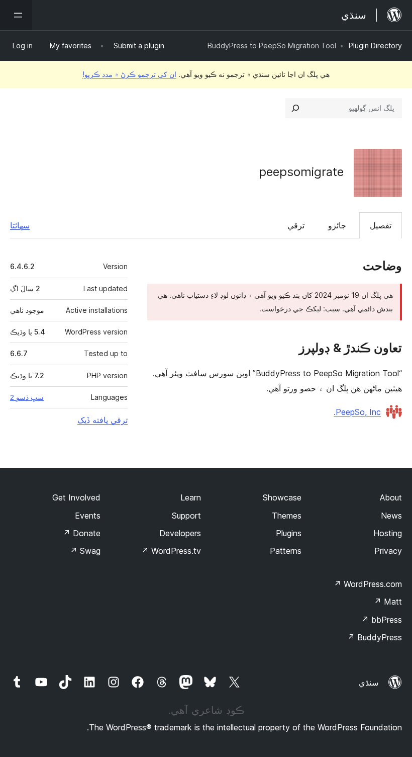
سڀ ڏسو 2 (27, 397)
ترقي (295, 225)
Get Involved (76, 497)
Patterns (285, 551)
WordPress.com (368, 584)
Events (87, 516)
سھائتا (20, 225)
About (391, 497)
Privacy (388, 551)
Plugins (288, 533)
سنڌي (368, 683)
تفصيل (380, 225)
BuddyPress (374, 637)
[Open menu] (16, 15)
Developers (180, 533)
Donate (81, 533)
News (391, 516)
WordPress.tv (171, 551)
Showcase (282, 497)
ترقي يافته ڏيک (102, 420)
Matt (388, 602)
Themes (286, 516)
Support (186, 516)
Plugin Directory (375, 45)
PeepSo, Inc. (357, 412)
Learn (190, 497)
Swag (85, 551)
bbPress (381, 620)
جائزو (337, 225)
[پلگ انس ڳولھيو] (295, 108)
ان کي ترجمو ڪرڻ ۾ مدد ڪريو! (129, 74)
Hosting (387, 533)
